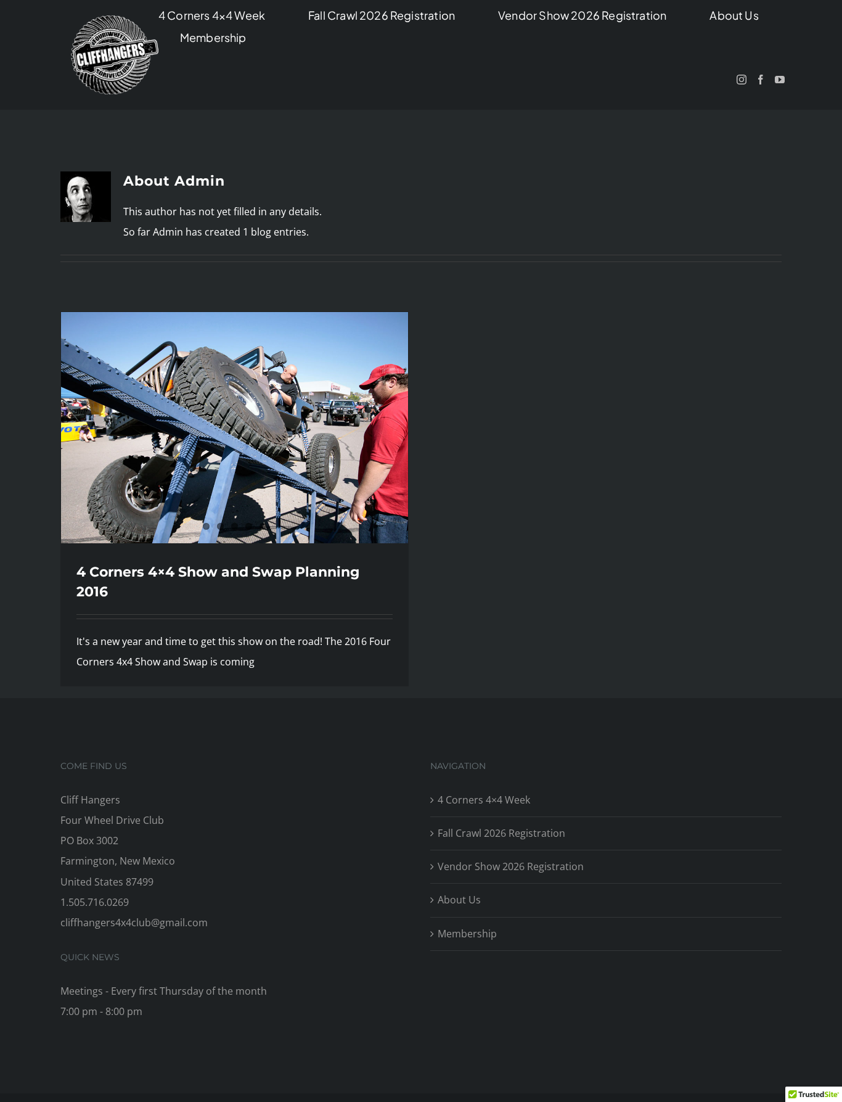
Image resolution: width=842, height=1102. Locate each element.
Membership (467, 933)
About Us (459, 900)
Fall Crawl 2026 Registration (501, 833)
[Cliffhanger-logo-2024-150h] (114, 20)
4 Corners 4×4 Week (484, 800)
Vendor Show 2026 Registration (511, 866)
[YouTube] (780, 79)
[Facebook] (761, 79)
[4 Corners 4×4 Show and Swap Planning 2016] (234, 428)
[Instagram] (741, 79)
